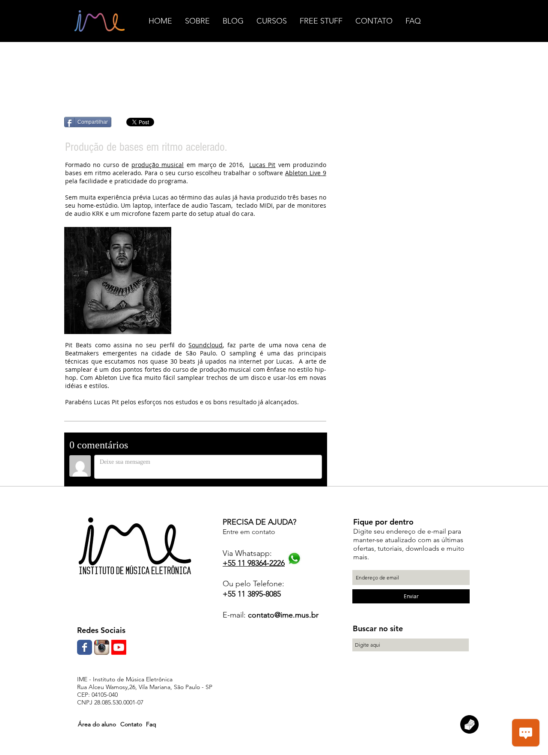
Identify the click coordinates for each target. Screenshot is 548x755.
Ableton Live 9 (305, 173)
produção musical (157, 165)
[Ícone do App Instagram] (101, 647)
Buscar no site (378, 628)
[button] (97, 724)
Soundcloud (205, 345)
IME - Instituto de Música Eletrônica (125, 679)
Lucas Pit (262, 165)
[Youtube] (118, 647)
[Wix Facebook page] (84, 647)
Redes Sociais (101, 630)
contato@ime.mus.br (283, 615)
